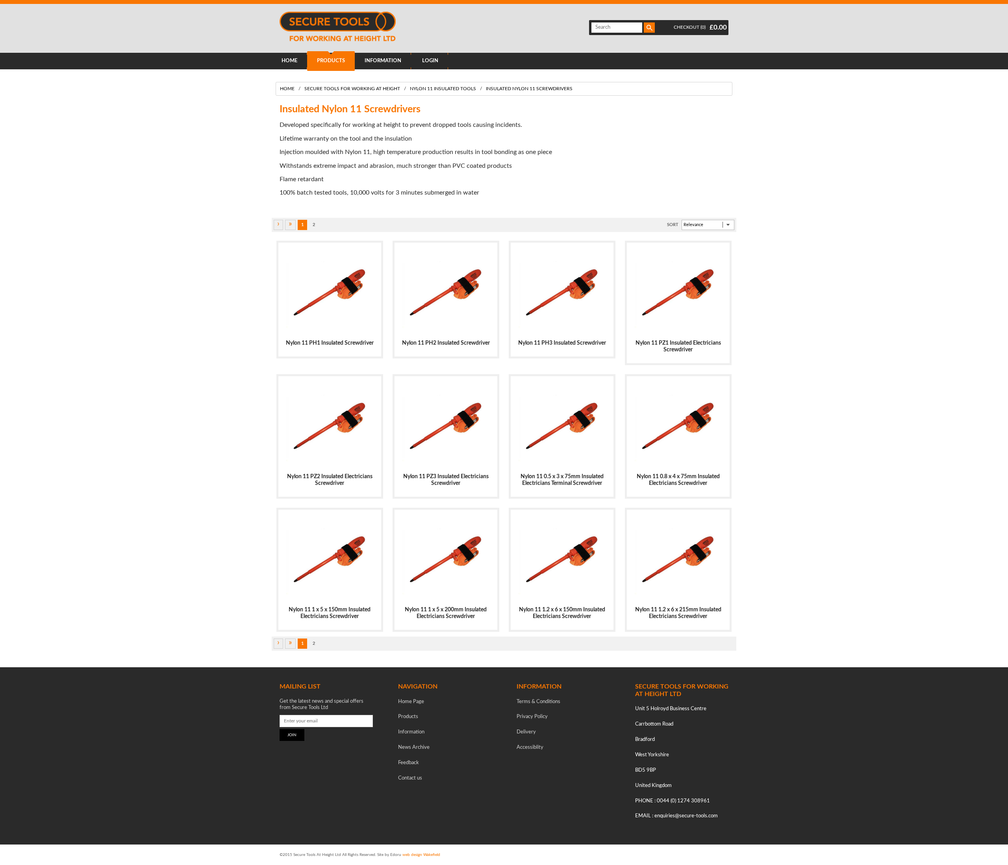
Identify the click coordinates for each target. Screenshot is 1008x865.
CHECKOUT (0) (690, 27)
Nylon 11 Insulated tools (443, 89)
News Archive (414, 747)
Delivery (526, 732)
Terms (538, 701)
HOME (289, 60)
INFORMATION (383, 60)
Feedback (408, 762)
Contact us (410, 778)
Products (408, 716)
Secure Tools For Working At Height (352, 89)
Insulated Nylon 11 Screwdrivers (529, 89)
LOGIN (430, 60)
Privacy (532, 716)
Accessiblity (530, 747)
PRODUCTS (331, 60)
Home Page (411, 701)
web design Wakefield (421, 855)
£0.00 (718, 27)
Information (411, 732)
